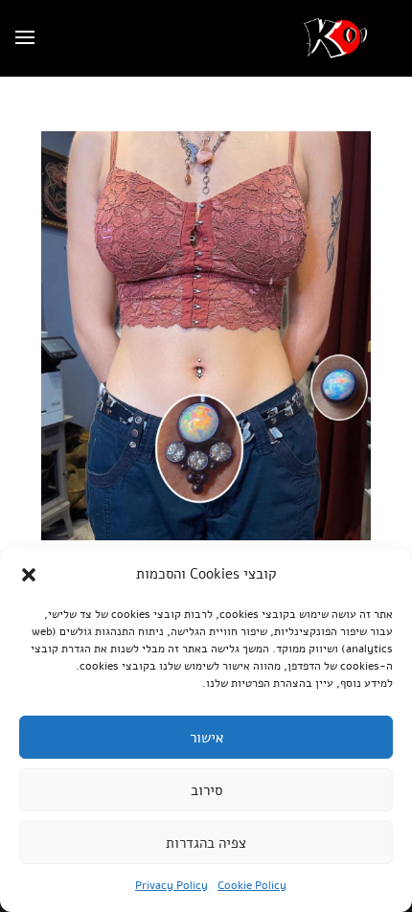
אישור (206, 737)
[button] (28, 574)
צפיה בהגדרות (206, 843)
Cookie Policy (251, 885)
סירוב (206, 790)
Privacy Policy (171, 885)
